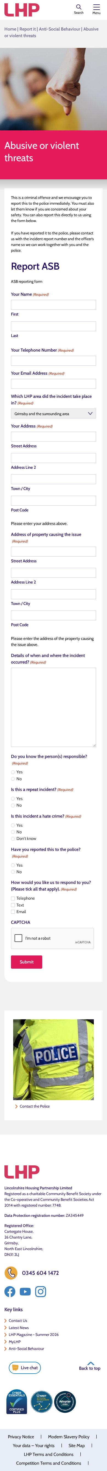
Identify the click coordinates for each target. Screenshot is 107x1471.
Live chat (29, 1367)
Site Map (77, 1445)
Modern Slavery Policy (68, 1436)
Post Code (20, 510)
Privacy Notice (21, 1436)
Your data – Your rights (34, 1445)
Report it (27, 29)
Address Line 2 (23, 467)
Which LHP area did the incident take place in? (51, 400)
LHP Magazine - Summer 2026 (34, 1334)
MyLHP (15, 1341)
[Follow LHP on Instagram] (40, 1291)
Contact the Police (35, 1106)
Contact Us (18, 1320)
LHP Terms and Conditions (49, 1454)
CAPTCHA (20, 922)
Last (14, 335)
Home (10, 29)
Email (21, 911)
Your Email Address (37, 373)
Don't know (26, 838)
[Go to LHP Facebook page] (9, 1291)
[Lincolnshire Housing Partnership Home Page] (22, 10)
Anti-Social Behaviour (59, 29)
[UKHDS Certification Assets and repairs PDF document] (41, 1401)
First (14, 314)
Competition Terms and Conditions (48, 1463)
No (19, 778)
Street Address (23, 445)
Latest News (19, 1327)
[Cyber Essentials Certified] (16, 1401)
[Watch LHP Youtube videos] (25, 1291)
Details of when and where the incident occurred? (48, 659)
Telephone (25, 898)
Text (20, 905)
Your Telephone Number (42, 350)
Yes (19, 771)
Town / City (20, 488)
